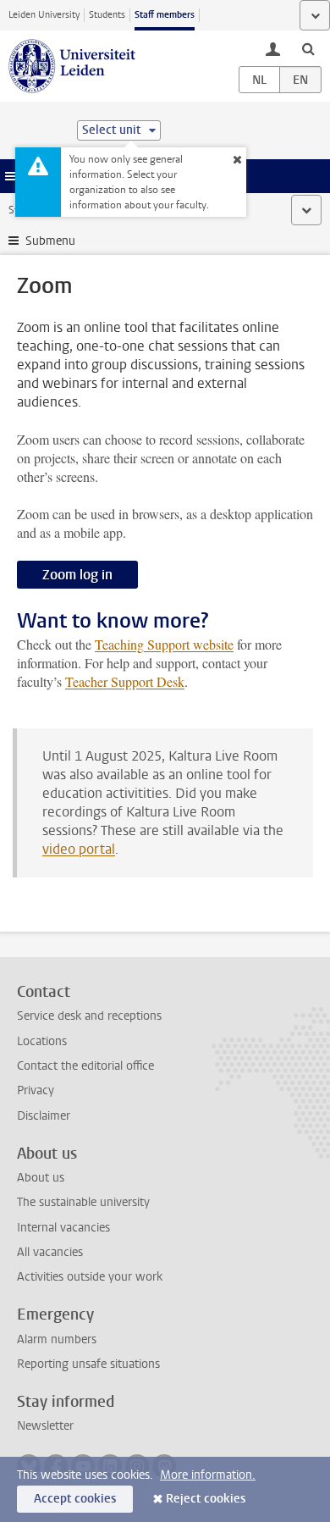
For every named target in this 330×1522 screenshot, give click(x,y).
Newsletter (45, 1426)
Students (107, 14)
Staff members (165, 14)
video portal (78, 849)
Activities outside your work (89, 1277)
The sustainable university (83, 1202)
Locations (42, 1041)
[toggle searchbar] (308, 48)
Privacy (35, 1090)
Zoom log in (77, 575)
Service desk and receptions (89, 1016)
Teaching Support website (164, 644)
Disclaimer (43, 1116)
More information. (208, 1475)
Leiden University (44, 14)
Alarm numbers (56, 1339)
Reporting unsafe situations (88, 1364)
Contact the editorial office (85, 1066)
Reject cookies (205, 1499)
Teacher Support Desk (124, 681)
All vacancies (50, 1252)
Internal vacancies (63, 1228)
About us (40, 1178)
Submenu (50, 241)
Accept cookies (75, 1499)
